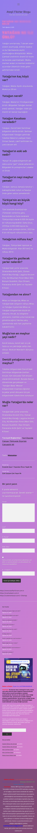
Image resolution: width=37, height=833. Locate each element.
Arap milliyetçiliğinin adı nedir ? (10, 615)
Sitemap (24, 596)
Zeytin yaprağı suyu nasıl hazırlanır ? (12, 638)
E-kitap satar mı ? (6, 634)
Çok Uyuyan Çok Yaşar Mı (11, 473)
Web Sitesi (5, 547)
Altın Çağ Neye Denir (7, 749)
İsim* (4, 527)
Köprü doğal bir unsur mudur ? (10, 643)
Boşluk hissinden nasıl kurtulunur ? (11, 647)
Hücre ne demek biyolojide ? (9, 620)
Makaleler (12, 455)
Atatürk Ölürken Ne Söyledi (9, 744)
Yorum (4, 502)
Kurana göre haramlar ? (8, 624)
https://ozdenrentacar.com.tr (10, 596)
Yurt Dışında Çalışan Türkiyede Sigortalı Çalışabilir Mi (17, 441)
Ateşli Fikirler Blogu (18, 11)
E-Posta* (5, 537)
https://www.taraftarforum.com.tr (12, 591)
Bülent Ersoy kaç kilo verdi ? (9, 629)
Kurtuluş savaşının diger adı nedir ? (11, 611)
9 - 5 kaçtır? (7, 570)
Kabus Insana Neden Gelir (9, 755)
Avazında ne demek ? (8, 652)
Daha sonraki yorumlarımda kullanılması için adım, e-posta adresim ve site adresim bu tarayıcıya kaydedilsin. (17, 562)
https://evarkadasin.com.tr (9, 593)
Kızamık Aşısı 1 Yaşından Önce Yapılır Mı (17, 467)
